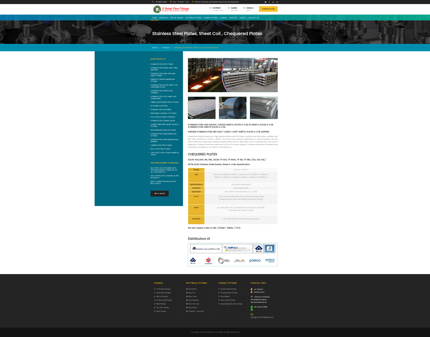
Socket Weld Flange (164, 300)
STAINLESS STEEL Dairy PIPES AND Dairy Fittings (163, 74)
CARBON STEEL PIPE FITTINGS (161, 145)
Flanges (223, 18)
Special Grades (176, 18)
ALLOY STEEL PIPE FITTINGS (160, 149)
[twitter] (277, 2)
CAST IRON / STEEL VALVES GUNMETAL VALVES (165, 154)
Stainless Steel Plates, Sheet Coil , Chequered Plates (164, 86)
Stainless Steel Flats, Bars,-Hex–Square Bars (164, 97)
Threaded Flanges (163, 289)
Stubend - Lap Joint (196, 311)
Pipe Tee (191, 293)
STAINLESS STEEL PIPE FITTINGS (162, 64)
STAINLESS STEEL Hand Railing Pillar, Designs (164, 140)
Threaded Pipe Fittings (228, 293)
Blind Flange (161, 304)
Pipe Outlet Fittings (227, 300)
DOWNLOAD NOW (268, 9)
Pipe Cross (192, 296)
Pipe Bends (192, 307)
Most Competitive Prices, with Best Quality (163, 182)
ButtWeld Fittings (194, 18)
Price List (233, 18)
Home (154, 18)
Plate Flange (161, 311)
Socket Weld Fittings (227, 289)
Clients (243, 18)
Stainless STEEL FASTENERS (161, 109)
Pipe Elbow (192, 289)
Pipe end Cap (193, 304)
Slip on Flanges (162, 296)
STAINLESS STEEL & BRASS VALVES (163, 121)
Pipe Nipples (224, 296)
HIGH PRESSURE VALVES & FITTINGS (163, 130)
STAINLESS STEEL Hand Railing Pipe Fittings (164, 135)
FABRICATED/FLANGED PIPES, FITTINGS (165, 102)
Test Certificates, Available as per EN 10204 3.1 (165, 177)
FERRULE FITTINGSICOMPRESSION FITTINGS (163, 80)
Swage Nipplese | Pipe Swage (230, 304)
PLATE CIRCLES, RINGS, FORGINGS (163, 117)
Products (163, 18)
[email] (265, 2)
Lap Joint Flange (162, 307)
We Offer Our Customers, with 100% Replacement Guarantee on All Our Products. (164, 170)
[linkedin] (273, 2)
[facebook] (269, 2)
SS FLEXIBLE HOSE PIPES (159, 106)
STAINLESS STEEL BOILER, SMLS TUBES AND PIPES (164, 69)
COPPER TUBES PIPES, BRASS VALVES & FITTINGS (165, 125)
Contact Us (253, 18)
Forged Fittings (211, 18)
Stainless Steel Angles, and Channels (162, 92)
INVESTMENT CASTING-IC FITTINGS (163, 113)
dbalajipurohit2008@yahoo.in (262, 317)
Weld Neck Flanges (163, 293)
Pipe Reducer (193, 300)
